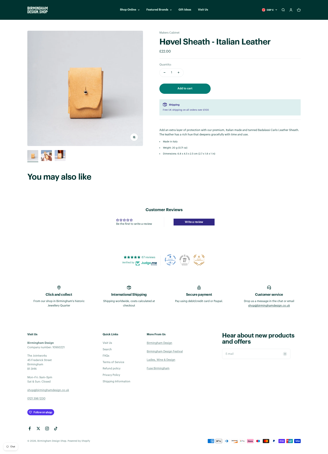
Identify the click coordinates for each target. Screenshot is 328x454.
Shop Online (128, 9)
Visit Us (203, 9)
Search (107, 349)
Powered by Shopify (79, 441)
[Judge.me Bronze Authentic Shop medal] (199, 259)
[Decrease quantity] (164, 72)
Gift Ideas (185, 9)
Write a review (194, 222)
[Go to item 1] (32, 156)
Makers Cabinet (169, 32)
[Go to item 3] (60, 156)
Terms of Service (113, 362)
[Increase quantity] (178, 72)
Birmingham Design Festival (165, 351)
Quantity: (165, 64)
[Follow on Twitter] (38, 428)
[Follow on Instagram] (47, 428)
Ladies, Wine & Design (161, 359)
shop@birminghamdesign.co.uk (269, 305)
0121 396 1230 (36, 398)
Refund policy (111, 368)
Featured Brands (157, 9)
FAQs (106, 355)
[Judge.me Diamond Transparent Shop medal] (170, 259)
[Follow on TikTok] (55, 428)
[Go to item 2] (46, 156)
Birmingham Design (159, 343)
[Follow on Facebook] (29, 428)
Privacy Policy (111, 375)
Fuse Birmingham (158, 368)
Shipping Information (116, 381)
